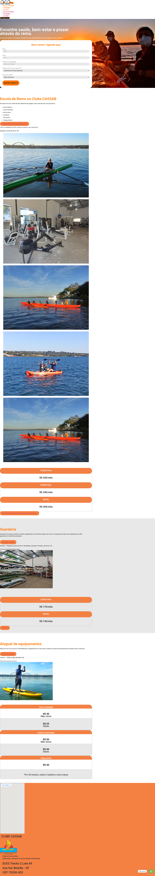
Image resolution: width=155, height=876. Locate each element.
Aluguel (6, 10)
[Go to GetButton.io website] (151, 874)
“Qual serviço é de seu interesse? (11, 68)
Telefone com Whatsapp (9, 61)
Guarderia (6, 8)
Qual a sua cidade (7, 75)
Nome (4, 49)
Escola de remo (8, 6)
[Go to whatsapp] (151, 871)
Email (3, 55)
